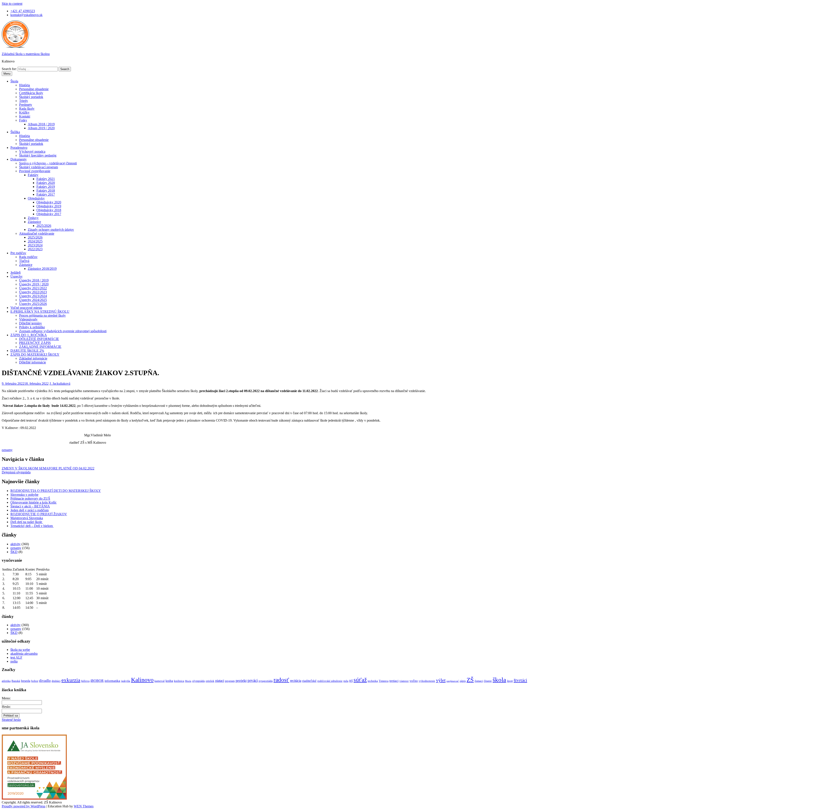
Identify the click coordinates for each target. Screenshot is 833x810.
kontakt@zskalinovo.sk (26, 15)
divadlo (45, 681)
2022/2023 (35, 249)
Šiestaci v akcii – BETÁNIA (30, 506)
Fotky (23, 120)
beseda (25, 680)
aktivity (15, 544)
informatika (112, 680)
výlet (441, 680)
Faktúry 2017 (45, 194)
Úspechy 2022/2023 (33, 292)
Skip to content (12, 3)
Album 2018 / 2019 (41, 124)
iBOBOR (97, 680)
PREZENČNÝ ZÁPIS (35, 343)
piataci (219, 680)
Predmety (25, 104)
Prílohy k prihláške (32, 327)
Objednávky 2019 (48, 206)
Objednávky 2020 (48, 202)
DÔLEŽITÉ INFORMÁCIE (39, 339)
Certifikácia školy (31, 93)
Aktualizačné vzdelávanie (36, 233)
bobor (34, 680)
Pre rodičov (18, 253)
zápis (463, 680)
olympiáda (198, 680)
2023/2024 (35, 245)
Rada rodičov (28, 257)
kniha (169, 680)
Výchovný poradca (32, 151)
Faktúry (33, 175)
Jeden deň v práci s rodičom (29, 510)
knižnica (179, 680)
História (24, 85)
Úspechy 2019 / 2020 (34, 284)
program (230, 680)
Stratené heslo (11, 720)
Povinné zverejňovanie (34, 171)
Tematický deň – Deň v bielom (32, 526)
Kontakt (24, 116)
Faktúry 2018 (45, 190)
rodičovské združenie (330, 680)
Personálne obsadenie (34, 89)
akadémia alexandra (24, 653)
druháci (56, 680)
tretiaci (393, 680)
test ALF (16, 657)
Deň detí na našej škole (26, 522)
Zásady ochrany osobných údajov (51, 229)
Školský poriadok (31, 97)
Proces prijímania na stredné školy (42, 315)
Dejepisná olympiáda (16, 472)
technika (373, 680)
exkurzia (70, 680)
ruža (345, 680)
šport (510, 680)
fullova (85, 680)
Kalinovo (142, 679)
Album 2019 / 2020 (41, 128)
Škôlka (15, 132)
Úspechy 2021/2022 (33, 288)
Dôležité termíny (30, 323)
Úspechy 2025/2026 (33, 304)
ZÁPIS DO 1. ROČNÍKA (28, 335)
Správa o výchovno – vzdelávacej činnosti (48, 163)
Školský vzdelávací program (38, 167)
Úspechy (16, 276)
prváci (253, 680)
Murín (188, 681)
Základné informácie (33, 358)
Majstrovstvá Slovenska (26, 518)
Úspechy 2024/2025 (33, 300)
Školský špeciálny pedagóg (37, 155)
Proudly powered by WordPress (23, 806)
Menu (6, 73)
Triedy (23, 101)
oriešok (210, 680)
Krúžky (24, 112)
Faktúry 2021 (45, 179)
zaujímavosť (452, 681)
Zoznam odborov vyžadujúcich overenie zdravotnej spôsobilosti (63, 331)
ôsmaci (479, 680)
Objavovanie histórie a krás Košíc (33, 502)
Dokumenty (18, 159)
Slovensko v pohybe (24, 494)
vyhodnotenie (427, 680)
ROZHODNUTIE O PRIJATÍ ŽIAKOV (38, 514)
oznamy (7, 450)
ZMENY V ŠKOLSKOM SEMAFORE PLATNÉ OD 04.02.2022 (48, 468)
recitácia (295, 680)
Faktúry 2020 (45, 183)
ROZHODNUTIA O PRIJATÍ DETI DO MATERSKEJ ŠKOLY (55, 491)
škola (499, 679)
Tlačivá (24, 261)
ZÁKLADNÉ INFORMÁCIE (40, 347)
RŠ (351, 680)
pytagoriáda (266, 680)
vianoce (404, 680)
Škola (14, 81)
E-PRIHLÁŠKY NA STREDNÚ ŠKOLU (39, 311)
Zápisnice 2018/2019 (42, 268)
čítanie (488, 680)
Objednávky (36, 198)
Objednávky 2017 (48, 214)
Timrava (384, 680)
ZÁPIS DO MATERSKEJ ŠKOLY (34, 354)
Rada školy (26, 108)
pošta (14, 661)
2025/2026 (43, 225)
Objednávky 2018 (48, 210)
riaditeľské (309, 680)
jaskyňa (125, 680)
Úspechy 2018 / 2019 (34, 280)
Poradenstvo (18, 147)
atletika (6, 680)
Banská (15, 680)
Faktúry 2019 (45, 186)
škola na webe (20, 649)
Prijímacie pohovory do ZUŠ (30, 498)
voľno (414, 680)
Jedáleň (15, 272)
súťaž (360, 680)
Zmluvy (33, 218)
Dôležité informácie (32, 362)
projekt (241, 680)
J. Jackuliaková (59, 383)
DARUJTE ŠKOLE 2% (27, 350)
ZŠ (470, 679)
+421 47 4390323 (22, 11)
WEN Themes (83, 806)
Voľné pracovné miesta (26, 307)
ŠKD (14, 552)
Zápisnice (34, 222)
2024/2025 (35, 241)
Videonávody (28, 319)
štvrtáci (520, 680)
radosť (281, 680)
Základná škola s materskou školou (26, 54)
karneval (159, 680)
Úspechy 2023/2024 (33, 296)
